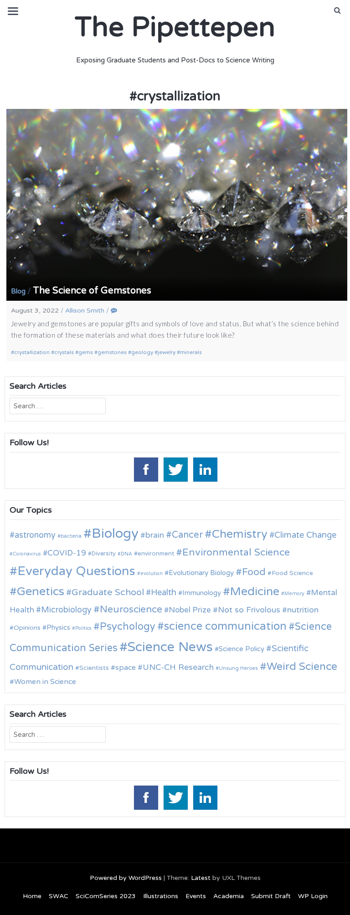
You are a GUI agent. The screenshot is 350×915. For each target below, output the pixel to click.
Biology (115, 533)
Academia (228, 896)
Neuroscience (131, 609)
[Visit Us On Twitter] (175, 469)
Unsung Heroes (238, 668)
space (125, 667)
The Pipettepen (175, 27)
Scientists (94, 668)
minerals (191, 352)
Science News (170, 647)
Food (254, 572)
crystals (64, 352)
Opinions (27, 628)
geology (142, 352)
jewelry (166, 352)
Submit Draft (271, 896)
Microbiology (66, 610)
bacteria (71, 536)
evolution (151, 573)
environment (156, 553)
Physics (58, 627)
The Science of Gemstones (92, 290)
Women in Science (45, 681)
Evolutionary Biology (201, 573)
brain (154, 535)
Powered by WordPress (126, 878)
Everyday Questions (76, 571)
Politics (83, 628)
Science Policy (241, 649)
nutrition (303, 610)
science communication (225, 626)
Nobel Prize (190, 610)
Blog (18, 291)
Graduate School (108, 592)
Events (195, 896)
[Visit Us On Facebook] (145, 469)
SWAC (58, 896)
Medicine (254, 591)
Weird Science (302, 666)
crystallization (32, 352)
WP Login (313, 896)
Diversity (104, 553)
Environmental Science (236, 552)
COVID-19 (66, 553)
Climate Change (305, 535)
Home (32, 896)
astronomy (35, 535)
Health (163, 592)
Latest (201, 878)
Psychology (127, 626)
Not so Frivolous (249, 610)
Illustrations (160, 896)
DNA (126, 554)
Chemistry (240, 534)
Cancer (187, 534)
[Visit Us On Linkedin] (205, 469)
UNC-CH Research (178, 667)
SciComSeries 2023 (106, 896)
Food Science (292, 573)
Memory (294, 593)
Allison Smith (84, 310)
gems (85, 352)
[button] (337, 10)
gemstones (112, 352)
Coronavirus (27, 554)
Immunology (201, 593)
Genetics (40, 591)
